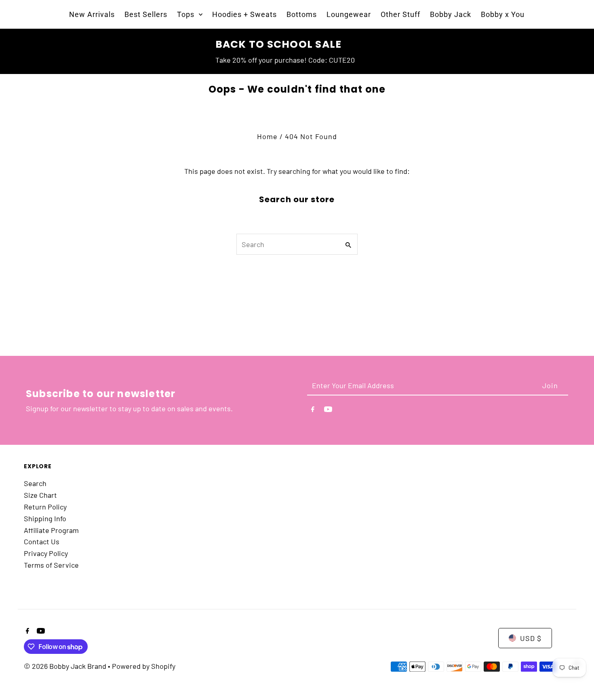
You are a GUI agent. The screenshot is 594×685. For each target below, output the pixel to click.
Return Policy (45, 506)
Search (35, 483)
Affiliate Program (51, 530)
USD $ (530, 638)
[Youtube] (328, 410)
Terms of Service (51, 564)
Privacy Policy (46, 553)
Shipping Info (45, 518)
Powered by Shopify (143, 666)
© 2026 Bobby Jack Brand (66, 666)
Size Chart (40, 494)
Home (267, 136)
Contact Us (41, 541)
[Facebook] (312, 410)
